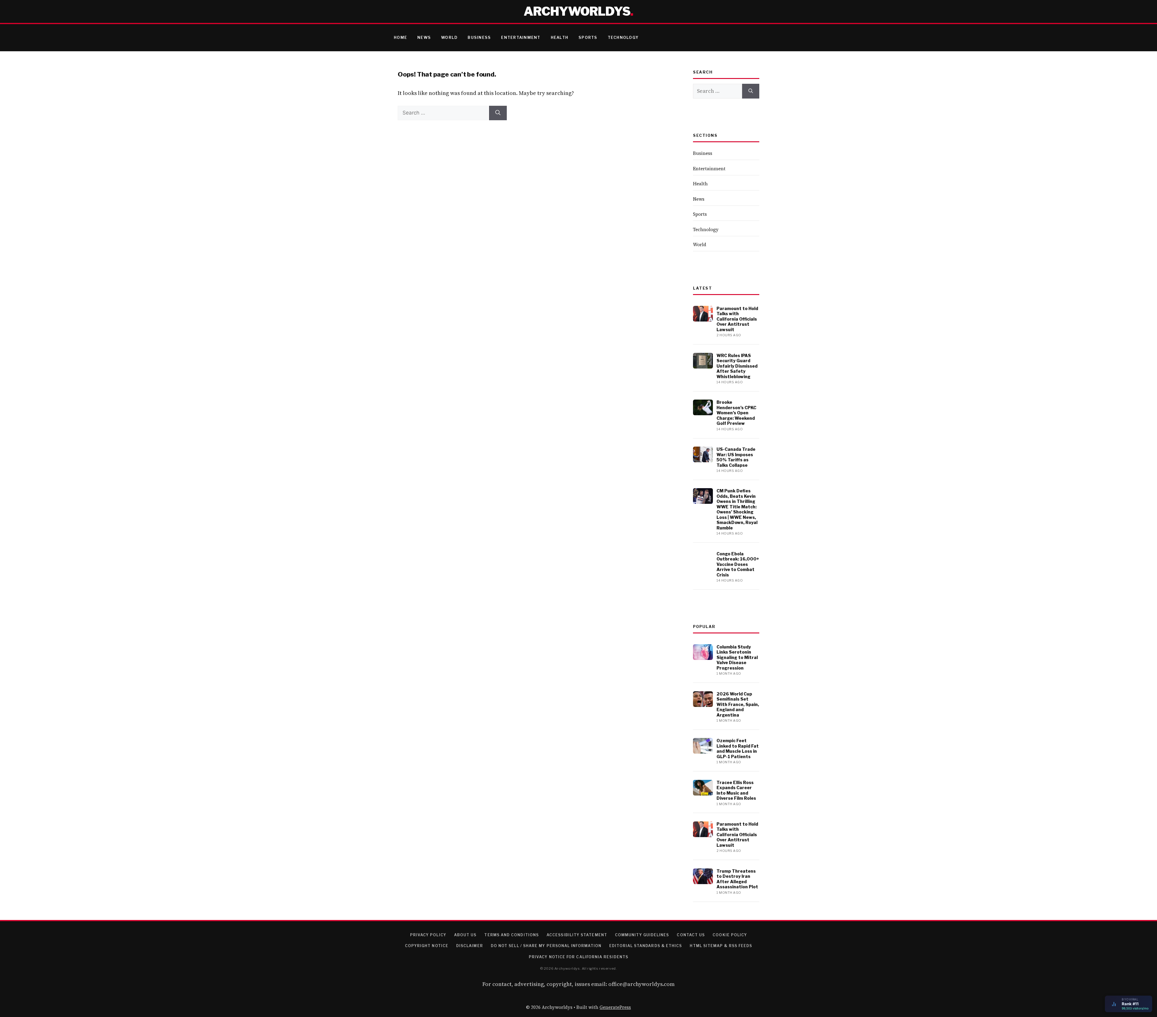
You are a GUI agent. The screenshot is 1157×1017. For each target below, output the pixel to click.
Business (479, 37)
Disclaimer (469, 945)
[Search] (498, 113)
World (449, 37)
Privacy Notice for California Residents (578, 957)
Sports (587, 37)
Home (400, 37)
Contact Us (691, 935)
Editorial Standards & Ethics (645, 945)
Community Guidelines (642, 935)
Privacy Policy (428, 935)
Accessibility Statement (577, 935)
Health (560, 37)
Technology (623, 37)
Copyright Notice (426, 945)
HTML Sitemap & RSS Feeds (721, 945)
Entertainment (520, 37)
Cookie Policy (730, 935)
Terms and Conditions (511, 935)
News (424, 37)
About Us (465, 935)
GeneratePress (615, 1007)
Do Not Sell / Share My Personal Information (546, 945)
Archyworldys (577, 11)
